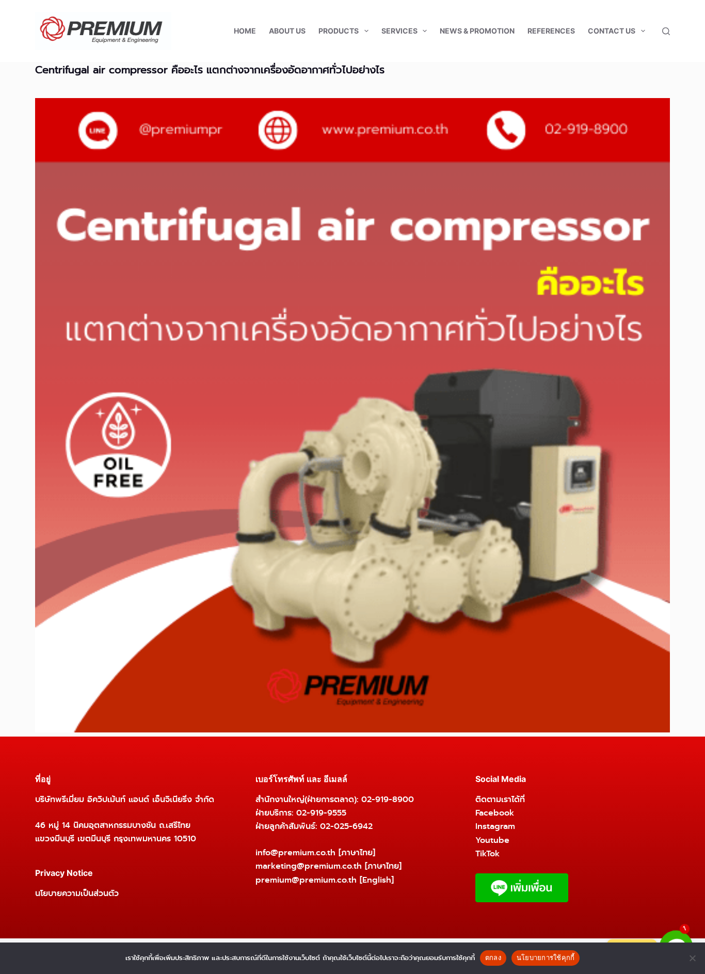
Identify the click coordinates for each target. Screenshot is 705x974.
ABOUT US (287, 30)
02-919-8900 (387, 799)
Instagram (495, 826)
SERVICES (399, 30)
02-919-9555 (321, 813)
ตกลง (493, 957)
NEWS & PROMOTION (477, 30)
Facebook (494, 813)
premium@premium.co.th (306, 880)
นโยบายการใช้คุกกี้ (546, 957)
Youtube (492, 840)
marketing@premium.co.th (308, 866)
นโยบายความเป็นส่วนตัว (77, 893)
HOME (245, 30)
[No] (692, 958)
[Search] (666, 31)
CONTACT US (611, 30)
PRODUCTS (338, 30)
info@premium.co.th (295, 852)
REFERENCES (551, 30)
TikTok (487, 853)
